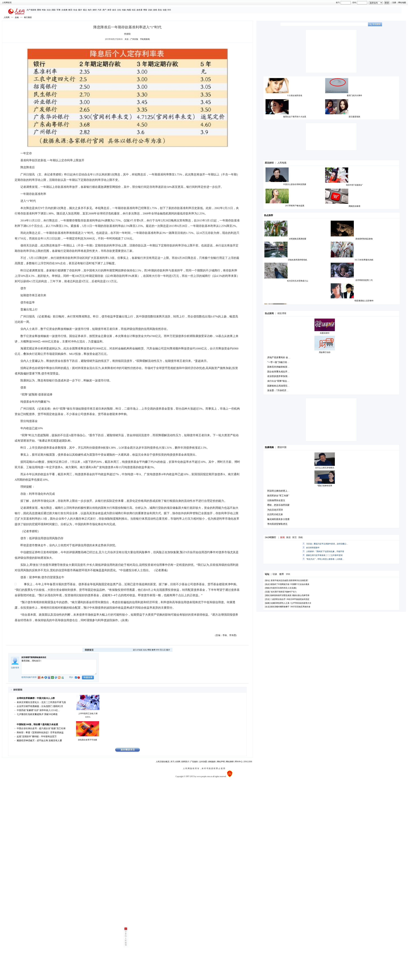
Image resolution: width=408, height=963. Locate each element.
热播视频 (269, 447)
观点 (85, 10)
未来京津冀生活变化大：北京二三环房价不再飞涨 (41, 702)
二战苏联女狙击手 (278, 599)
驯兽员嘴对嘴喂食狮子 (279, 607)
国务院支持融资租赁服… (279, 367)
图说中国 (281, 447)
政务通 (139, 10)
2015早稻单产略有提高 (294, 206)
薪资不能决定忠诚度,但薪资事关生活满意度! (289, 580)
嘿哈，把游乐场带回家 (278, 505)
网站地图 (402, 2)
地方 (90, 10)
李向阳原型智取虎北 (277, 524)
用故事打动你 (324, 352)
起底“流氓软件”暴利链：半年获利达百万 (37, 736)
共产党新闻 (31, 10)
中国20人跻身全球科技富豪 (294, 184)
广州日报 (134, 39)
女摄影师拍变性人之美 (279, 603)
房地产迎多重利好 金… (278, 357)
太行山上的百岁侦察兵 (324, 468)
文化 (119, 10)
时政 (44, 10)
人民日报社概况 (162, 761)
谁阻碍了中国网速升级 (279, 584)
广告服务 (194, 761)
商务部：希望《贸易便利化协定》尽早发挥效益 (40, 732)
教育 (70, 10)
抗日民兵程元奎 (275, 514)
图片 (80, 10)
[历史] (267, 599)
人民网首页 (7, 2)
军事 (58, 10)
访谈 (150, 10)
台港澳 (64, 10)
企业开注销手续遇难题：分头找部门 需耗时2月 (40, 706)
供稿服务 (212, 761)
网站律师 (230, 761)
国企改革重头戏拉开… (278, 371)
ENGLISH (248, 761)
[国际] (267, 595)
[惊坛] (267, 580)
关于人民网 (175, 761)
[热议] (267, 584)
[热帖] (267, 588)
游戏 (155, 10)
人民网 (6, 17)
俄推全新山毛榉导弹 (300, 595)
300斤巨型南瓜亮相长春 (300, 607)
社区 (134, 10)
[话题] (267, 592)
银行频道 (28, 17)
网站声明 (221, 761)
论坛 (145, 650)
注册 (394, 2)
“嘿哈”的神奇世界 (324, 486)
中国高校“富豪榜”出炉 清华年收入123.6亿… (38, 710)
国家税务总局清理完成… (279, 386)
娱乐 (114, 10)
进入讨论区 (137, 650)
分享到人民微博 (126, 938)
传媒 (124, 10)
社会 (75, 10)
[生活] (267, 607)
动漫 (165, 10)
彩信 (160, 10)
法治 (49, 10)
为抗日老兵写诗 (275, 510)
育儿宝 (163, 650)
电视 (129, 10)
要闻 (39, 10)
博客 (145, 10)
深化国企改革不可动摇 (87, 740)
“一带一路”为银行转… (278, 362)
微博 (153, 650)
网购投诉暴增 (354, 206)
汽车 (100, 10)
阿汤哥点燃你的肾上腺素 (279, 491)
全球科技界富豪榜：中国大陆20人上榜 (36, 698)
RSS (169, 10)
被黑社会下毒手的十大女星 (294, 117)
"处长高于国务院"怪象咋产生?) (283, 592)
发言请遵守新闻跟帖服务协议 (33, 657)
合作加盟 (203, 761)
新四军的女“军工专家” (278, 495)
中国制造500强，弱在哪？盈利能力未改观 (37, 724)
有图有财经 (324, 333)
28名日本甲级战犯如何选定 (297, 599)
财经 (95, 10)
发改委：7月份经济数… (279, 390)
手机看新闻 (145, 39)
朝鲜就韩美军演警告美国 (280, 595)
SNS (158, 650)
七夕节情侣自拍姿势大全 (300, 603)
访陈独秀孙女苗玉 (276, 500)
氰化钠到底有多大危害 (278, 519)
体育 (109, 10)
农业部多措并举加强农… (279, 376)
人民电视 (281, 163)
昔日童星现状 (354, 117)
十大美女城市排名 (294, 95)
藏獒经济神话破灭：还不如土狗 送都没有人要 (39, 740)
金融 (17, 17)
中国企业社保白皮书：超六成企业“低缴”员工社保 (41, 728)
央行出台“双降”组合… (278, 381)
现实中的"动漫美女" (354, 185)
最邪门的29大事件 (354, 95)
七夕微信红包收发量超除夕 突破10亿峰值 (37, 714)
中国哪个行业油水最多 (299, 584)
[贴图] (267, 603)
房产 (104, 10)
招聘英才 (185, 761)
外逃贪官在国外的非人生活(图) (283, 588)
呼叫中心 (239, 761)
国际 (54, 10)
